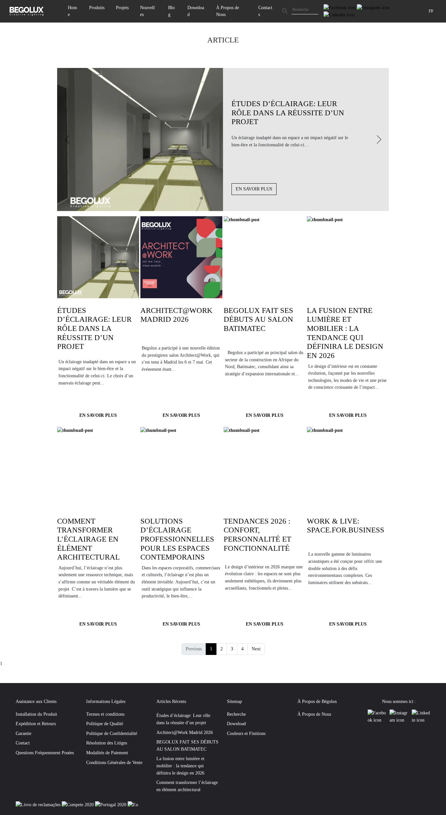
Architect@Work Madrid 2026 (184, 732)
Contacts (265, 11)
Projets (122, 7)
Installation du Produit (36, 714)
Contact (23, 742)
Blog (171, 11)
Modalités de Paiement (107, 752)
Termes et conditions (105, 714)
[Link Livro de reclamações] (39, 804)
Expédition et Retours (36, 723)
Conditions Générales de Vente (114, 762)
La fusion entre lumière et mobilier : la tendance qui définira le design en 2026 (180, 765)
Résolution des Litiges (106, 742)
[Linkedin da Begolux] (339, 14)
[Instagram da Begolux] (373, 7)
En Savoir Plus (254, 188)
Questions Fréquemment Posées (45, 752)
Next (256, 648)
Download (195, 11)
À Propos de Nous (227, 11)
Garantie (23, 733)
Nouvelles (147, 11)
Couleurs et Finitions (246, 733)
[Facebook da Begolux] (340, 7)
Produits (96, 7)
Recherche (236, 714)
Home (72, 11)
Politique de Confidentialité (111, 733)
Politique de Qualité (104, 723)
